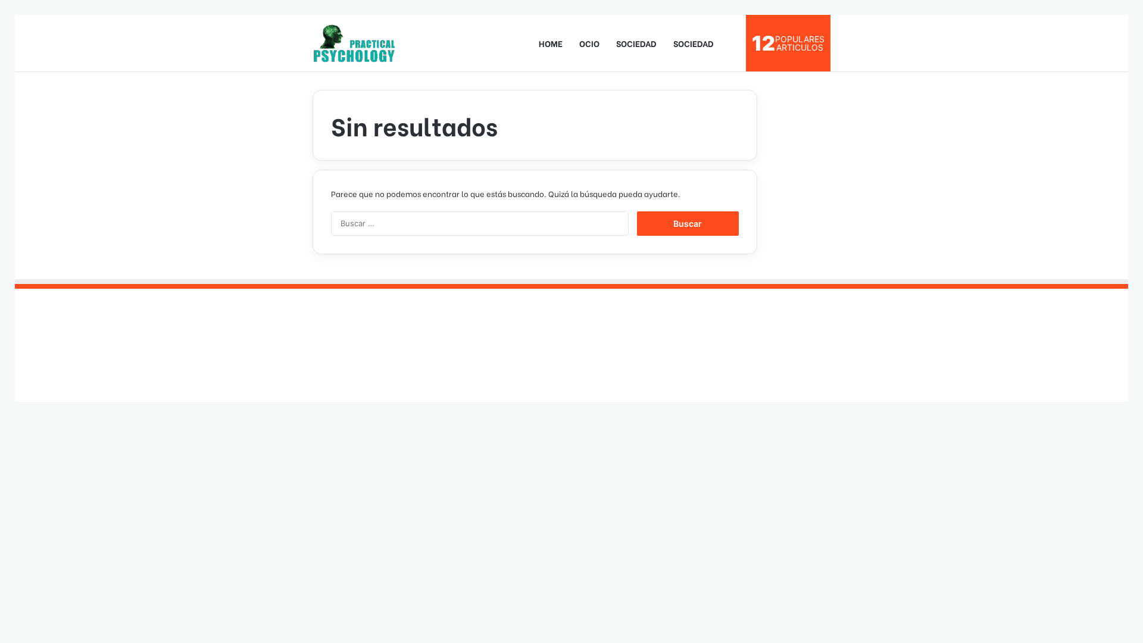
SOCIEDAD (636, 43)
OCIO (589, 43)
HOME (551, 43)
